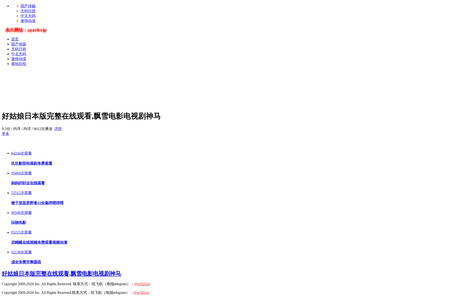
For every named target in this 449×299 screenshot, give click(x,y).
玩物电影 (18, 222)
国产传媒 (28, 6)
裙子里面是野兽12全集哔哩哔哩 (37, 203)
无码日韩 (28, 11)
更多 (5, 134)
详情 (58, 129)
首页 (15, 39)
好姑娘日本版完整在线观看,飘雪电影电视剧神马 (61, 273)
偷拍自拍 (18, 64)
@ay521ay (142, 284)
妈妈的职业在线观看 (28, 183)
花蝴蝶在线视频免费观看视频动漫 (39, 242)
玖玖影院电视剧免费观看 (31, 163)
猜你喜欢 (11, 143)
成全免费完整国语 (26, 262)
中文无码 (28, 16)
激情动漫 (28, 21)
